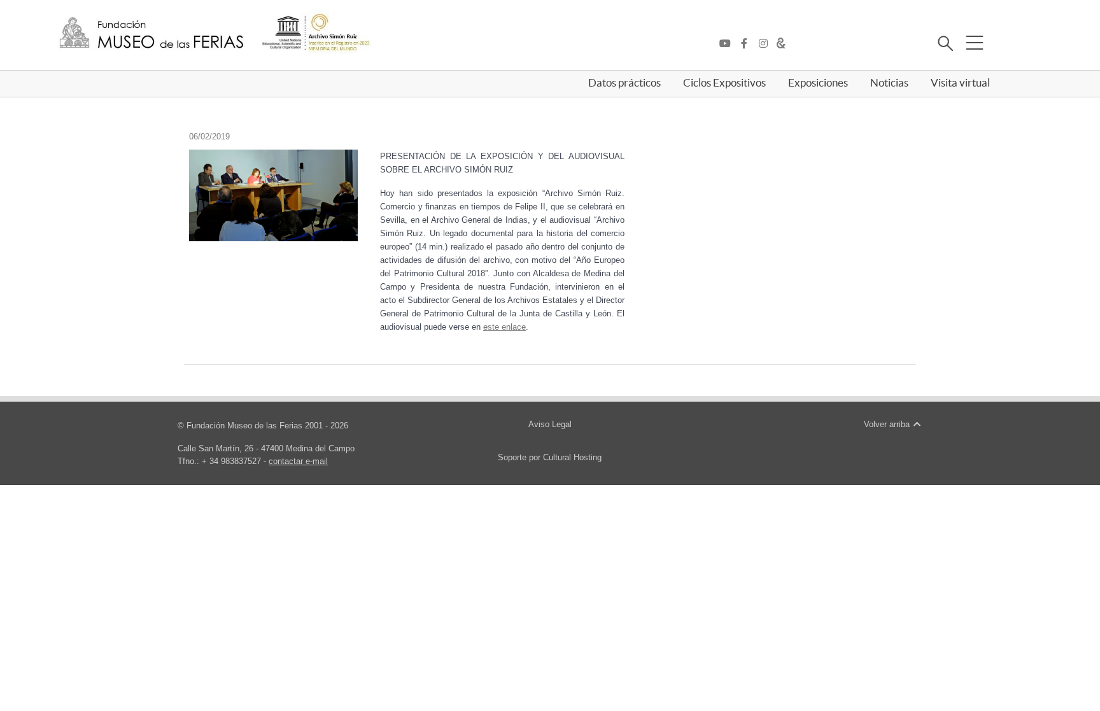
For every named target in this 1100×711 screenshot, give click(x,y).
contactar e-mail (298, 461)
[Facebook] (747, 44)
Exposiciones (818, 82)
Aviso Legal (550, 424)
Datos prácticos (624, 82)
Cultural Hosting (572, 457)
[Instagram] (766, 44)
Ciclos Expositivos (724, 82)
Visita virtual (960, 82)
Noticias (889, 82)
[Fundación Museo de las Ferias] (151, 33)
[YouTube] (728, 44)
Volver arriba (888, 424)
